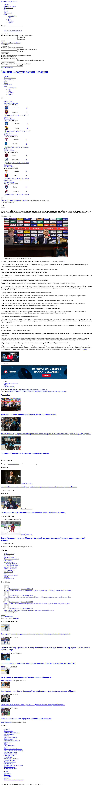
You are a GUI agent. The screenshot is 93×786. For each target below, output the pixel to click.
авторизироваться (13, 464)
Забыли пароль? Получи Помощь (11, 43)
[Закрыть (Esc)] (1, 363)
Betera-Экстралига (10, 6)
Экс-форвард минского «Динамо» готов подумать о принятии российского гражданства (35, 634)
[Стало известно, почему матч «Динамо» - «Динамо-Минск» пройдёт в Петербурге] (5, 701)
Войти (3, 1)
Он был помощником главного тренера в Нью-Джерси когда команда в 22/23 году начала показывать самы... (38, 590)
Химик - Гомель (9, 119)
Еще (5, 14)
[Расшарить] (3, 363)
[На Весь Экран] (5, 363)
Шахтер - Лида (9, 166)
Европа (10, 22)
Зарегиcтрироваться (11, 1)
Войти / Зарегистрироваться (13, 30)
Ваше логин (21, 51)
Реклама (6, 778)
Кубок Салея (8, 101)
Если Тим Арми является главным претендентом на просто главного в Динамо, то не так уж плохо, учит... (37, 603)
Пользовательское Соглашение (13, 780)
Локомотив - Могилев (11, 103)
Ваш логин (21, 37)
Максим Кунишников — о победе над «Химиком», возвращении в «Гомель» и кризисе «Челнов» (39, 487)
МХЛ (9, 19)
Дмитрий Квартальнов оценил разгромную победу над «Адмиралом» (28, 414)
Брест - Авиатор (9, 182)
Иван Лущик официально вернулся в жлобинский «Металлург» (26, 718)
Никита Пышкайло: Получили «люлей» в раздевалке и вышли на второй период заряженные (37, 391)
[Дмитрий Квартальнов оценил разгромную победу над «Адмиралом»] (11, 411)
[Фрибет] (34, 378)
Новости (24, 200)
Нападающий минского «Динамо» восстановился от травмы (25, 453)
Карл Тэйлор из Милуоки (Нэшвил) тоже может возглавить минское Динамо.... (29, 610)
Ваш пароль (21, 39)
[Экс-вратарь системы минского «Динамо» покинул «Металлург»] (5, 673)
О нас (6, 771)
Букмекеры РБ (8, 8)
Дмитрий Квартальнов (11, 383)
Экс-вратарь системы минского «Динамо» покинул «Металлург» (26, 677)
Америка (11, 21)
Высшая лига (12, 16)
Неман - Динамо (9, 150)
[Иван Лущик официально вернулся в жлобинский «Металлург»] (5, 715)
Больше (3, 615)
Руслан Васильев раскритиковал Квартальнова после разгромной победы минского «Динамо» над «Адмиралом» (46, 434)
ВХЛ (9, 17)
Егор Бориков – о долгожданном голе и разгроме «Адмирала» (28, 389)
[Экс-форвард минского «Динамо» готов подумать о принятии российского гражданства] (5, 630)
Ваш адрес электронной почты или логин (31, 60)
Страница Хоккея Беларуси (9, 200)
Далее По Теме (5, 395)
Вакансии (7, 775)
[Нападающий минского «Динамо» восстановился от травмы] (11, 449)
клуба (85, 349)
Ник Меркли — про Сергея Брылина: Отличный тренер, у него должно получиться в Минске (38, 691)
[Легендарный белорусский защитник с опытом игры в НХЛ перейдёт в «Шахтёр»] (11, 509)
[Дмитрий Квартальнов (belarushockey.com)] (36, 256)
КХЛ (5, 9)
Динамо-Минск (9, 386)
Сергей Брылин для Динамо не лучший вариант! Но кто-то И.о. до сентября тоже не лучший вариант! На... (37, 597)
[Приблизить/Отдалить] (7, 363)
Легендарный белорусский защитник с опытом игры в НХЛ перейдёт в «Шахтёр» (33, 512)
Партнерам (7, 776)
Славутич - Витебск (10, 135)
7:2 (64, 261)
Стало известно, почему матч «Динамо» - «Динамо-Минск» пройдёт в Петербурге (33, 705)
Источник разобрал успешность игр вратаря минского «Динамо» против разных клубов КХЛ (38, 663)
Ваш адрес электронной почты (27, 49)
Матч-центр (8, 13)
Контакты (16, 618)
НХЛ (6, 11)
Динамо (6, 4)
